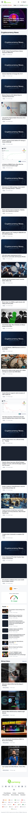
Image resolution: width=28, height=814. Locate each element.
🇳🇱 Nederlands (23, 806)
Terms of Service (15, 794)
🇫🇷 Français (11, 802)
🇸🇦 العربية (24, 804)
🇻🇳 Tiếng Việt (4, 806)
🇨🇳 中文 (14, 804)
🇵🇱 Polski (16, 806)
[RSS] (15, 786)
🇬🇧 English (5, 800)
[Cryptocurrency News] (7, 2)
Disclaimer (22, 794)
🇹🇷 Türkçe (23, 800)
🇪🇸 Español (11, 800)
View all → (24, 661)
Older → (15, 588)
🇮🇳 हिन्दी (19, 804)
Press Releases (7, 793)
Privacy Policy (6, 794)
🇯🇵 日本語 (4, 804)
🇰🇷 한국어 (9, 804)
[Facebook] (6, 786)
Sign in (24, 2)
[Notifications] (18, 2)
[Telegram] (19, 786)
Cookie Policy (21, 793)
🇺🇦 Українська (14, 809)
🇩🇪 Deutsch (4, 802)
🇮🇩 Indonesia (23, 802)
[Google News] (9, 786)
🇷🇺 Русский (17, 802)
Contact (14, 793)
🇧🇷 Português (17, 800)
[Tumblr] (25, 786)
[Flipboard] (22, 786)
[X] (2, 786)
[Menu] (2, 2)
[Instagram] (12, 786)
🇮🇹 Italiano (11, 806)
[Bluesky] (14, 789)
